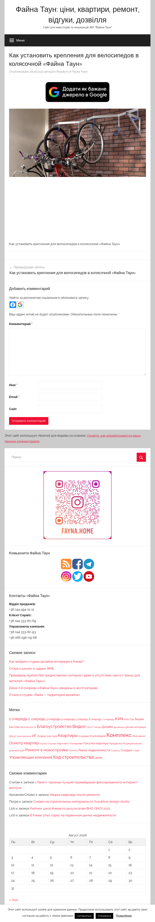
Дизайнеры (119, 727)
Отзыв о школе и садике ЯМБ (31, 668)
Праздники (115, 743)
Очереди (52, 743)
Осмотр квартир (24, 743)
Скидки (126, 750)
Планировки (76, 743)
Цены (98, 757)
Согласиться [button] (84, 915)
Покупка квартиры (95, 743)
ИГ (34, 736)
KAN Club (129, 719)
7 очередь (108, 719)
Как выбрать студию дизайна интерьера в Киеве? (46, 661)
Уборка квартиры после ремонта (75, 795)
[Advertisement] (77, 209)
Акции (139, 719)
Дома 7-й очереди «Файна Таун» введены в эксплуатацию (53, 688)
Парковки (63, 743)
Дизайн (107, 727)
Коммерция (98, 736)
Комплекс (119, 735)
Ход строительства (73, 757)
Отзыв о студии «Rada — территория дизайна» (44, 695)
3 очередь (53, 719)
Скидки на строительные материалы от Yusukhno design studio (81, 801)
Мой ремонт (139, 736)
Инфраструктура (47, 736)
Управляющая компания (30, 757)
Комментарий (21, 324)
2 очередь (36, 719)
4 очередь (68, 719)
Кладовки (83, 736)
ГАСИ (89, 727)
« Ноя (13, 900)
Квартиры (68, 735)
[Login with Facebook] (12, 304)
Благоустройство (54, 726)
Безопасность (28, 727)
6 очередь (95, 719)
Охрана (43, 743)
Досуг (12, 736)
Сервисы (115, 750)
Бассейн (14, 726)
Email (14, 397)
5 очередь (81, 719)
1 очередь (18, 719)
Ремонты (73, 750)
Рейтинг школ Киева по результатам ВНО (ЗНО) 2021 (70, 808)
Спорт (136, 750)
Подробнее (124, 915)
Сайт (13, 409)
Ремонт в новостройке (46, 750)
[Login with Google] (20, 304)
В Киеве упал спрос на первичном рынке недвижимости (73, 815)
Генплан (97, 727)
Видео (79, 726)
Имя (13, 385)
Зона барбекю (24, 736)
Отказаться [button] (104, 915)
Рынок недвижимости (94, 750)
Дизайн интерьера (136, 727)
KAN (119, 718)
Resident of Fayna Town (72, 71)
